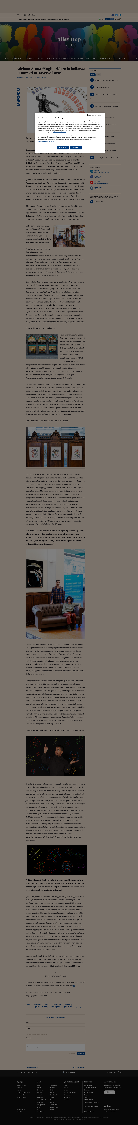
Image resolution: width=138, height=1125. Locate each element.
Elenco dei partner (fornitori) (46, 141)
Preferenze (62, 147)
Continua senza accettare (95, 115)
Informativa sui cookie (59, 132)
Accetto (75, 147)
